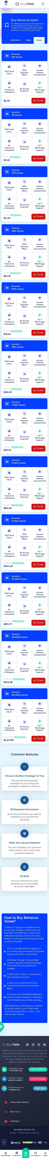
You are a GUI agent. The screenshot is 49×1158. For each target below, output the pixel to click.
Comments (15, 40)
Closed (40, 101)
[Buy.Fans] (24, 4)
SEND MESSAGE (38, 1069)
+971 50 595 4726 (15, 1071)
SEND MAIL (40, 1088)
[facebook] (27, 1044)
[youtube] (44, 1044)
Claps (28, 40)
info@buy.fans (14, 1090)
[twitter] (39, 1044)
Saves (39, 40)
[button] (43, 4)
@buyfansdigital (15, 1080)
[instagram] (33, 1044)
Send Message (38, 1079)
